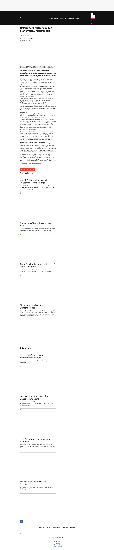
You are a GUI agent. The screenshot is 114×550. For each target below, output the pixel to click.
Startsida (50, 18)
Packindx (77, 18)
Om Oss (56, 18)
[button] (21, 169)
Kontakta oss (63, 18)
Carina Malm (26, 35)
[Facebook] (21, 521)
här (40, 163)
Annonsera (71, 18)
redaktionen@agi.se (57, 546)
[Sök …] (92, 14)
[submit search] (93, 17)
